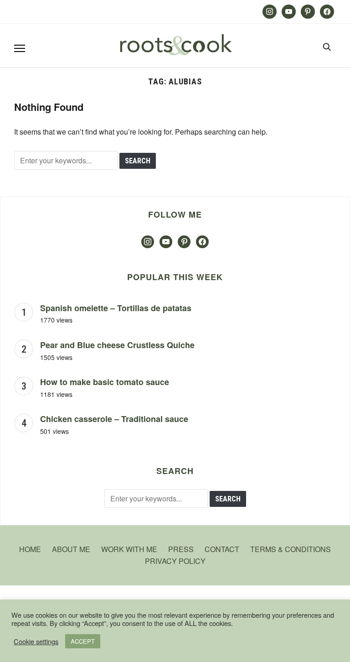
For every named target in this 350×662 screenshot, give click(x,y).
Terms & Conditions (290, 549)
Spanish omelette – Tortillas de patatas (115, 308)
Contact (222, 549)
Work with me (129, 549)
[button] (19, 48)
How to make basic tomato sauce (104, 382)
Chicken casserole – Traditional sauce (114, 419)
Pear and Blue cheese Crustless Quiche (117, 345)
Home (30, 549)
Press (181, 549)
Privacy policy (175, 561)
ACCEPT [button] (83, 641)
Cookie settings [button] (36, 641)
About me (71, 549)
